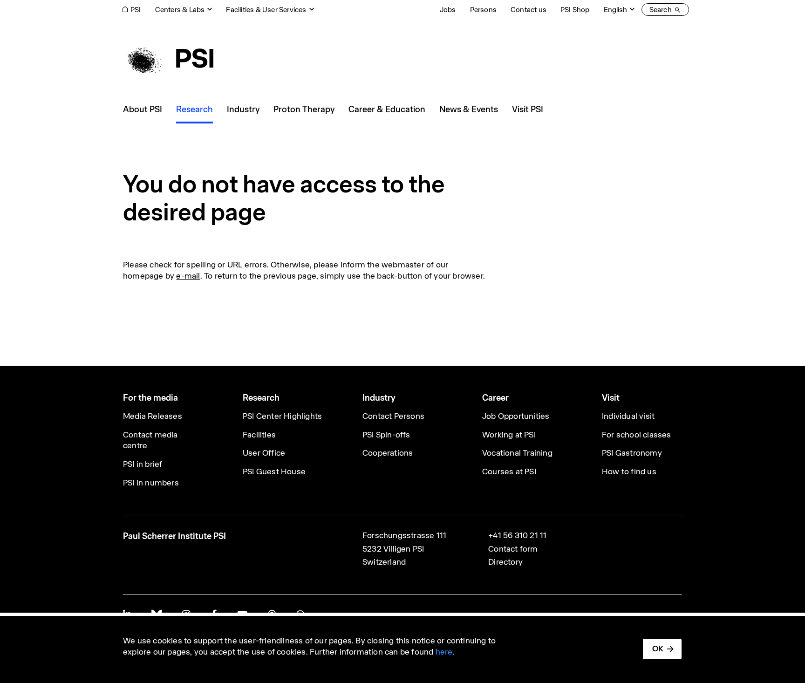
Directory (505, 562)
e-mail (188, 275)
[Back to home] (168, 58)
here (444, 651)
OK (657, 648)
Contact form (513, 548)
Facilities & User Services (266, 10)
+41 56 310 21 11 (517, 535)
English (615, 10)
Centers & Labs (180, 10)
